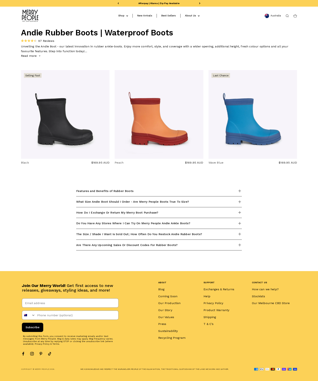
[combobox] (28, 315)
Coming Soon (167, 296)
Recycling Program (172, 338)
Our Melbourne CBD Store (271, 303)
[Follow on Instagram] (32, 353)
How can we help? (265, 289)
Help (207, 296)
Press (162, 324)
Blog (161, 289)
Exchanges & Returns (219, 289)
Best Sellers (168, 15)
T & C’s (208, 324)
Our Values (166, 317)
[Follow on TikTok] (49, 353)
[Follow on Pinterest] (41, 353)
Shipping (210, 317)
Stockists (258, 296)
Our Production (169, 303)
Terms (55, 344)
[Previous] (118, 3)
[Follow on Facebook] (23, 353)
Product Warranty (216, 310)
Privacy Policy (42, 344)
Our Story (165, 310)
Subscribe (33, 327)
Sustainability (168, 331)
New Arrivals (144, 15)
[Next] (199, 3)
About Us (190, 15)
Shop (121, 15)
